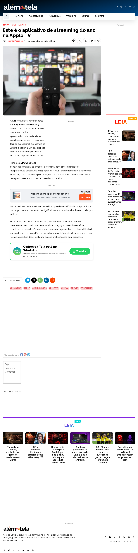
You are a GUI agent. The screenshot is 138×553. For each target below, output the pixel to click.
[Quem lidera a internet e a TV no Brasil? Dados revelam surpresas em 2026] (125, 438)
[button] (6, 16)
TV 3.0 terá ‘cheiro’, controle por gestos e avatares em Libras (13, 453)
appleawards (39, 288)
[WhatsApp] (129, 6)
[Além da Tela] (34, 7)
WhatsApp (81, 251)
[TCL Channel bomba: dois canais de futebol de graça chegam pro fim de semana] (128, 216)
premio (74, 288)
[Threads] (133, 6)
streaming (86, 288)
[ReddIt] (98, 40)
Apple (27, 288)
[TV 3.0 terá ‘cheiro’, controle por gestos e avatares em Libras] (128, 135)
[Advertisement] (70, 141)
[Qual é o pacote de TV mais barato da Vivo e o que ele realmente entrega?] (128, 196)
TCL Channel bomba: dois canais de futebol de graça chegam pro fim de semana (115, 219)
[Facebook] (117, 6)
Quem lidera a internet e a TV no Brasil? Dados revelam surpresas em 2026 (125, 453)
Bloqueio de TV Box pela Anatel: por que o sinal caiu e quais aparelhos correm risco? (115, 177)
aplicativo (15, 288)
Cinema (64, 288)
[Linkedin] (92, 40)
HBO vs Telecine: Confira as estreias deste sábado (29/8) (114, 156)
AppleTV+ (54, 288)
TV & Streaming (18, 25)
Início (6, 25)
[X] (125, 6)
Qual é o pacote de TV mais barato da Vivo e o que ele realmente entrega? (80, 453)
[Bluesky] (23, 550)
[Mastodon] (28, 550)
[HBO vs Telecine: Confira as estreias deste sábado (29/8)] (128, 156)
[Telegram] (121, 6)
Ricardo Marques (15, 41)
